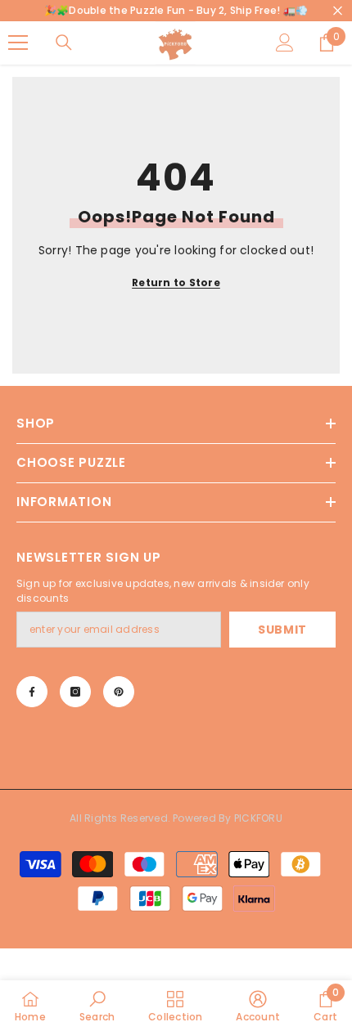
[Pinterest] (118, 691)
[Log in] (285, 43)
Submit (282, 629)
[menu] (18, 42)
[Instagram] (75, 691)
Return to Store (176, 282)
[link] (97, 1006)
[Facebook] (31, 691)
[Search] (64, 42)
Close (338, 11)
